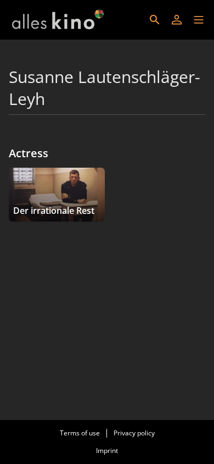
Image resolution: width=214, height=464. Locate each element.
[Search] (155, 20)
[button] (199, 20)
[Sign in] (177, 20)
